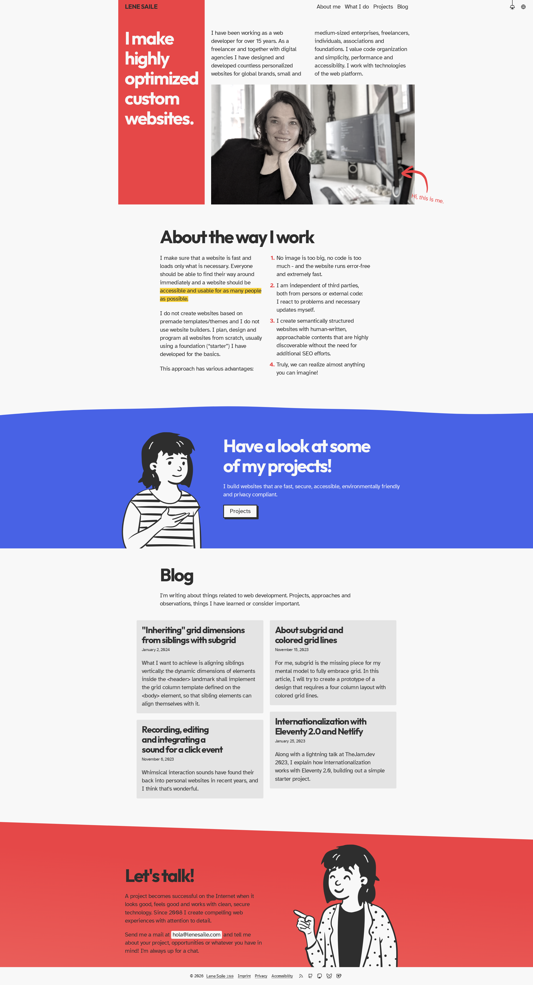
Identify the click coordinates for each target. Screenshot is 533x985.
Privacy (261, 976)
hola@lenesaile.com (196, 935)
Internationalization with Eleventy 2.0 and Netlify (321, 726)
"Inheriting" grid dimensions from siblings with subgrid (193, 635)
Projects (383, 7)
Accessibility (282, 976)
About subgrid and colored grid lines (309, 635)
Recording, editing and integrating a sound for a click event (182, 740)
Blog (402, 7)
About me (328, 7)
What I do (357, 7)
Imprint (244, 976)
